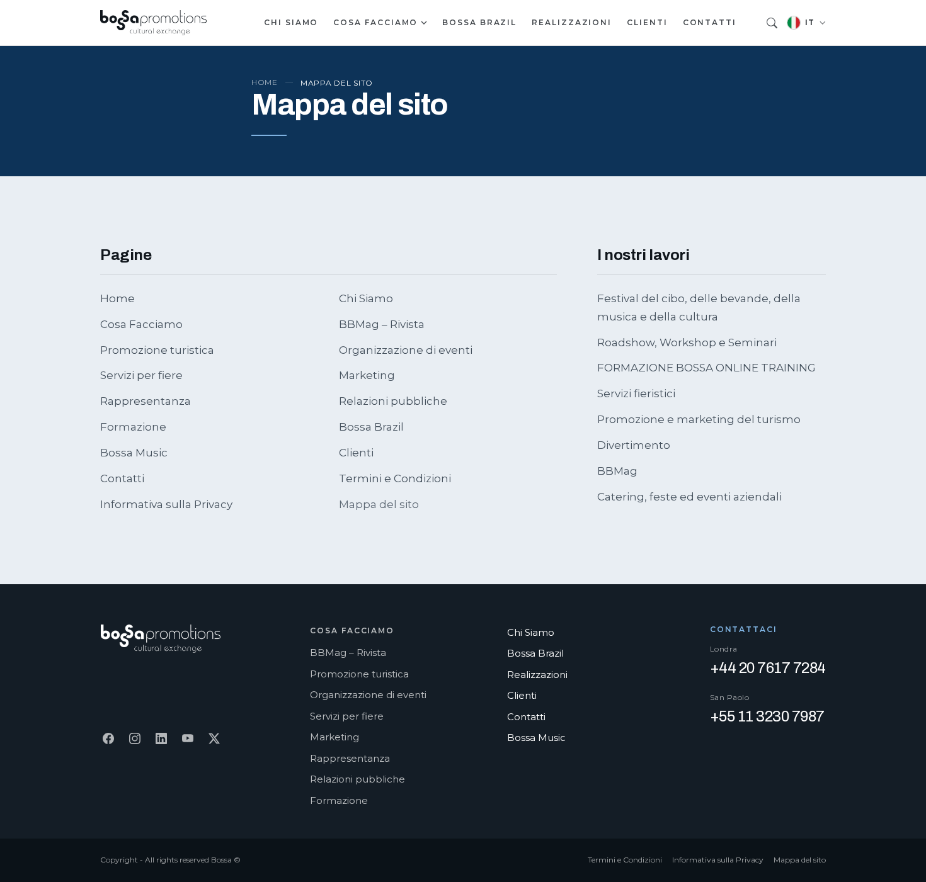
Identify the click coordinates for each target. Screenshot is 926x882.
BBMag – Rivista (382, 324)
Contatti (709, 22)
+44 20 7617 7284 (768, 668)
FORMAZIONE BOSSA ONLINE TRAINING (706, 367)
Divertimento (633, 445)
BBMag (617, 471)
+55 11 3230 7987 (767, 716)
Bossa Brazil (479, 22)
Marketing (367, 375)
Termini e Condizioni (395, 478)
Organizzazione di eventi (405, 350)
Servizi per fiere (141, 375)
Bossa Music (134, 452)
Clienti (647, 22)
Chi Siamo (291, 22)
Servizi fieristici (636, 393)
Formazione (133, 427)
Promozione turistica (157, 350)
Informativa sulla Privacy (166, 504)
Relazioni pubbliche (393, 401)
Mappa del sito (800, 859)
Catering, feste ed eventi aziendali (689, 496)
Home (264, 82)
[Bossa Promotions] (153, 22)
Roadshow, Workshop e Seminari (687, 342)
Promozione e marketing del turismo (699, 419)
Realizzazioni (572, 22)
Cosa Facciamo (375, 22)
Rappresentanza (145, 401)
